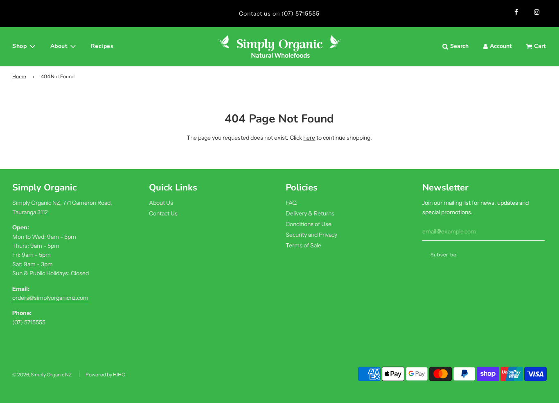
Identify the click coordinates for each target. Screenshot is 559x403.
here (309, 137)
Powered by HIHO (105, 374)
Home (19, 76)
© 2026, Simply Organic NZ (42, 374)
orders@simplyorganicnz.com (50, 297)
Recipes (102, 46)
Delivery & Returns (310, 213)
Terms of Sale (303, 245)
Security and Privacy (311, 234)
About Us (161, 202)
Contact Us (163, 213)
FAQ (291, 202)
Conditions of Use (308, 224)
